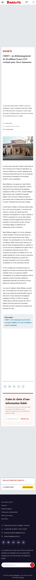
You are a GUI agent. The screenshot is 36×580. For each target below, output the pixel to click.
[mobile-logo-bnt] (14, 2)
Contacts (4, 505)
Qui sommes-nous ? (7, 502)
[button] (26, 2)
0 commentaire (8, 129)
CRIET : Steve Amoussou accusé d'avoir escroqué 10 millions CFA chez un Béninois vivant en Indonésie (18, 322)
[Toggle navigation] (2, 2)
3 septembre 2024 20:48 (11, 126)
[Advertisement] (18, 25)
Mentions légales (6, 509)
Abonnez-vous (25, 419)
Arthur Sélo (8, 123)
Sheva (22, 577)
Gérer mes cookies (7, 515)
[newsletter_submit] (32, 565)
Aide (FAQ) (4, 519)
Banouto (17, 575)
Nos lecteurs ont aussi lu (13, 480)
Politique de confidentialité (9, 512)
